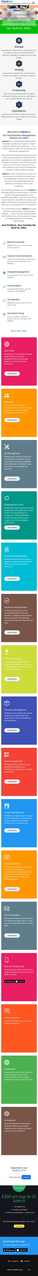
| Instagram (14, 1261)
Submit (26, 1177)
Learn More (12, 374)
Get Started (19, 1226)
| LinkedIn (26, 1261)
